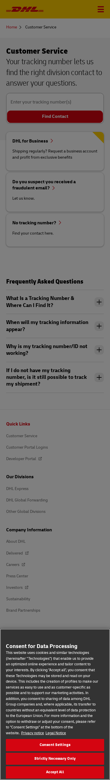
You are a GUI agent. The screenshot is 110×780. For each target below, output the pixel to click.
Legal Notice (55, 733)
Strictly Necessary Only (55, 758)
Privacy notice (32, 733)
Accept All (55, 772)
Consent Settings (55, 744)
